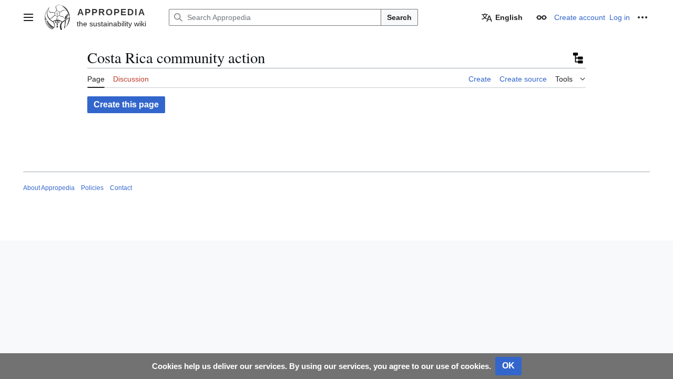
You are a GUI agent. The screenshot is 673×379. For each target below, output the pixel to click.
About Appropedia (49, 188)
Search (399, 17)
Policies (92, 188)
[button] (28, 17)
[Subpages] (577, 57)
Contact (121, 188)
